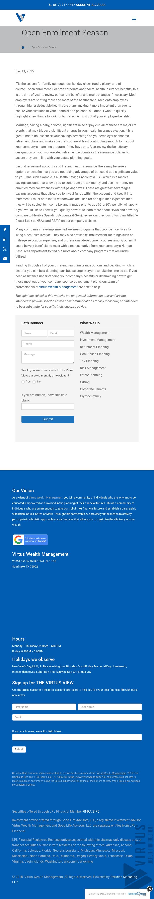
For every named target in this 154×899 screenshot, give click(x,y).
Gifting (85, 382)
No (38, 381)
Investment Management (97, 340)
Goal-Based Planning (95, 354)
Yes (28, 381)
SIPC (96, 811)
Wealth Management (94, 333)
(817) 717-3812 (64, 5)
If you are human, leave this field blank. (37, 731)
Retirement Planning (94, 347)
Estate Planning (91, 375)
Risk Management (93, 368)
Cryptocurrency (90, 396)
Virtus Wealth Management (58, 287)
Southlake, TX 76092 (25, 566)
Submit (48, 419)
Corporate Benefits (93, 389)
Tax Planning (89, 361)
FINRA (86, 811)
